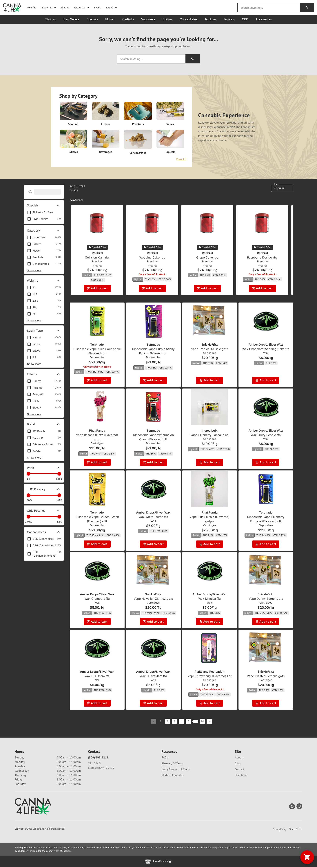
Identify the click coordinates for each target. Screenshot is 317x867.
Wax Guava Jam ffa (153, 676)
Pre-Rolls (138, 124)
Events (98, 7)
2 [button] (167, 721)
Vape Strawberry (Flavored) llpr (210, 676)
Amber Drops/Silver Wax (266, 344)
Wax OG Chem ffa (97, 676)
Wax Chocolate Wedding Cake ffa (265, 349)
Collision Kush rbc (97, 257)
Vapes (170, 124)
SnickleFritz (209, 344)
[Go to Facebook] (292, 806)
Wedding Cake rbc (152, 257)
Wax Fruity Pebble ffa (266, 435)
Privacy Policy (279, 829)
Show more (34, 270)
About (109, 7)
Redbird (97, 253)
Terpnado (97, 344)
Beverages (105, 152)
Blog (238, 763)
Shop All (31, 7)
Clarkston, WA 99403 (101, 767)
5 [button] (188, 721)
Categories (46, 7)
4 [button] (181, 721)
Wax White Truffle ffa (153, 517)
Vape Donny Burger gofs (266, 598)
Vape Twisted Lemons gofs (266, 676)
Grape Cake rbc (207, 257)
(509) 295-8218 (98, 757)
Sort (276, 184)
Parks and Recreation (209, 671)
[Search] (307, 7)
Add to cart (99, 288)
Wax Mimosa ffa (209, 598)
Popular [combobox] (279, 188)
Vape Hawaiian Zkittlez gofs (153, 598)
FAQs (164, 757)
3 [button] (174, 721)
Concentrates (138, 153)
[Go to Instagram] (299, 806)
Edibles (73, 152)
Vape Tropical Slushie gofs (209, 349)
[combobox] (269, 7)
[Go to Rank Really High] (158, 861)
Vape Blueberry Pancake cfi (209, 435)
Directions (241, 775)
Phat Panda (97, 430)
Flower (105, 124)
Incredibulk (209, 430)
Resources (79, 7)
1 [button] (160, 721)
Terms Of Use (295, 829)
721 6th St (94, 763)
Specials (65, 7)
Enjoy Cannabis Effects (175, 769)
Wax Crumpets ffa (97, 598)
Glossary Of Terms (172, 763)
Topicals (170, 152)
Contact (239, 769)
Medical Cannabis (172, 775)
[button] (30, 192)
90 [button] (202, 721)
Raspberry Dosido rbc (262, 257)
